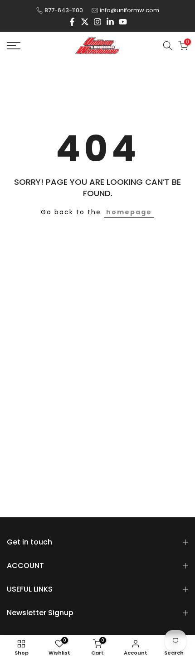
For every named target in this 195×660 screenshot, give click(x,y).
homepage (129, 212)
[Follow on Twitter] (85, 21)
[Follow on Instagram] (97, 21)
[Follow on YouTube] (123, 21)
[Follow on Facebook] (72, 21)
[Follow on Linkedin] (110, 21)
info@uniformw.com (129, 10)
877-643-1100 (63, 10)
